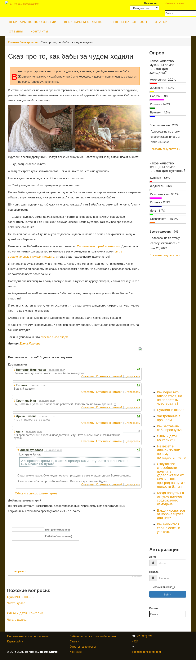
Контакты (39, 31)
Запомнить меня (162, 587)
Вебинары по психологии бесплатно (93, 636)
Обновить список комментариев (36, 493)
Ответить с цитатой (109, 376)
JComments (137, 577)
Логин (153, 556)
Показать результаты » (164, 149)
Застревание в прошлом (168, 417)
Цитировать (132, 376)
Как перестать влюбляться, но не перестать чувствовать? (169, 397)
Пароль (153, 571)
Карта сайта (15, 641)
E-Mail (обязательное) (58, 536)
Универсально (29, 42)
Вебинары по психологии (32, 22)
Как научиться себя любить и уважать (168, 527)
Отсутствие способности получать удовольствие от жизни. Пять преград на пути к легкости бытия (171, 475)
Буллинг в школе (20, 596)
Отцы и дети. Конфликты (167, 437)
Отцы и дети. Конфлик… (26, 612)
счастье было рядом (54, 337)
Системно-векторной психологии (98, 246)
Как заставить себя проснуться (170, 427)
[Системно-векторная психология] (163, 636)
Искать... (154, 608)
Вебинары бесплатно (83, 22)
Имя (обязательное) (57, 529)
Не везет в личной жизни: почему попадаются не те (171, 451)
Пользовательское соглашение (27, 636)
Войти (167, 594)
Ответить (87, 376)
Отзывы (16, 31)
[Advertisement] (167, 322)
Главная (13, 42)
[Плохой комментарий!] (127, 369)
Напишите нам (174, 3)
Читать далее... (17, 603)
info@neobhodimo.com (146, 651)
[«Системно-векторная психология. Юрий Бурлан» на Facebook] (163, 641)
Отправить (20, 571)
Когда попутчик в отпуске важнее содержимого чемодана (170, 498)
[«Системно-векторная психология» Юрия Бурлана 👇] (164, 641)
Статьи (161, 22)
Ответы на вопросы (128, 22)
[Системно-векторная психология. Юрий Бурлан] (164, 636)
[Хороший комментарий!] (124, 369)
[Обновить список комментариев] (30, 364)
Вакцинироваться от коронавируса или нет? (171, 514)
